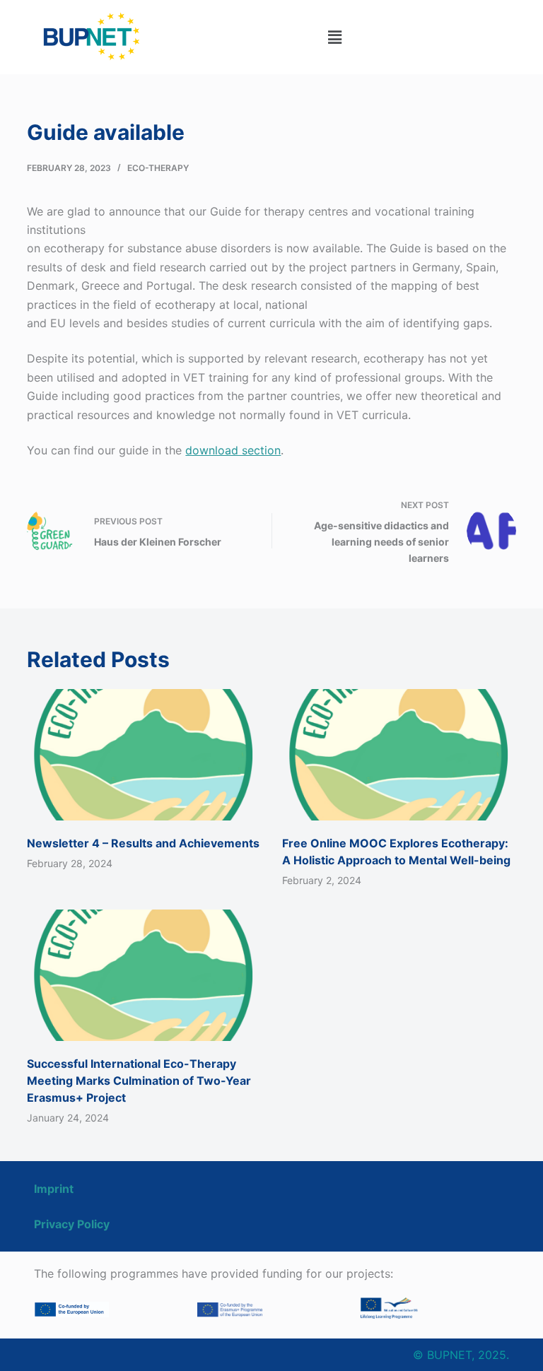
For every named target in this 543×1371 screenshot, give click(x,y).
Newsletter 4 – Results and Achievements (143, 843)
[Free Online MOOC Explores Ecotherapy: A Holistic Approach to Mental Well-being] (399, 754)
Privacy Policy (72, 1224)
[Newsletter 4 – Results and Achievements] (144, 754)
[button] (334, 37)
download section (233, 450)
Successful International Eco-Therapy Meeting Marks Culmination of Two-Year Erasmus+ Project (139, 1081)
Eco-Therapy (158, 168)
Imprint (54, 1189)
